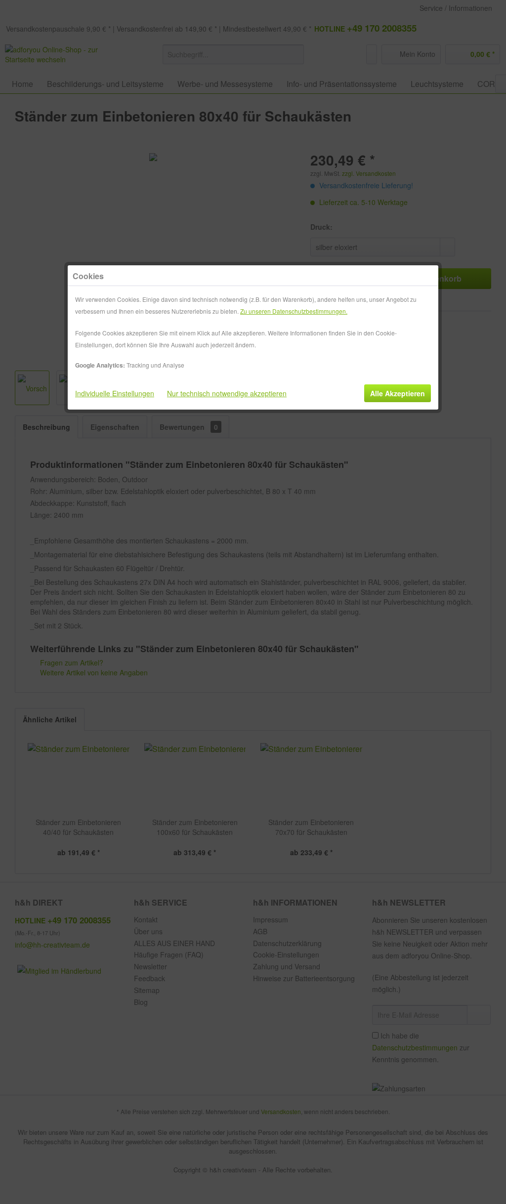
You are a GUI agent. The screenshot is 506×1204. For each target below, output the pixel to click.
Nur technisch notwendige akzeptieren (227, 393)
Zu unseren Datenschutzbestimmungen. (293, 311)
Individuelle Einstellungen (114, 393)
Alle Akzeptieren (397, 393)
